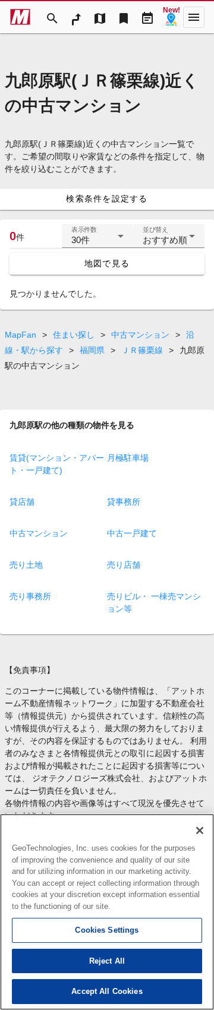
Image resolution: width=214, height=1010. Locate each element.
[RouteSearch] (76, 17)
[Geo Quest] (171, 17)
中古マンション (140, 334)
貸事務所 (123, 501)
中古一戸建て (132, 533)
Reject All (107, 960)
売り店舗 (123, 564)
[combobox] (97, 241)
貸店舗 (22, 501)
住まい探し (74, 334)
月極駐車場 (128, 457)
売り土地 (26, 564)
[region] (107, 912)
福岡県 (92, 350)
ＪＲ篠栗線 (142, 350)
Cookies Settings (107, 930)
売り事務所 (30, 596)
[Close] (200, 830)
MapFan (20, 334)
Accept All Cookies (106, 991)
